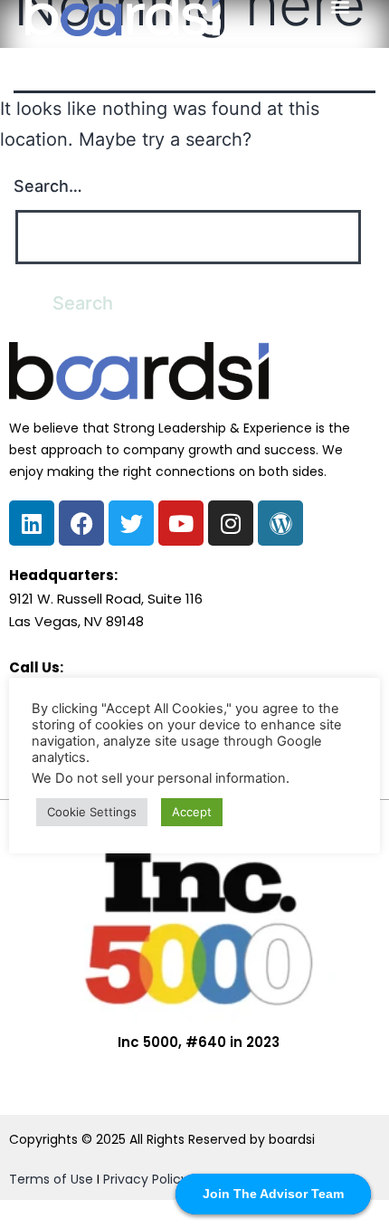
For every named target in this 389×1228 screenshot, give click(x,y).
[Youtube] (181, 523)
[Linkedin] (31, 523)
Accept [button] (192, 811)
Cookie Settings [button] (92, 811)
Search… (48, 185)
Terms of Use (51, 1179)
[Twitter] (131, 523)
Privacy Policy (145, 1179)
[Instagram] (230, 523)
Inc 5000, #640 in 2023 (199, 1042)
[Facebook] (81, 523)
